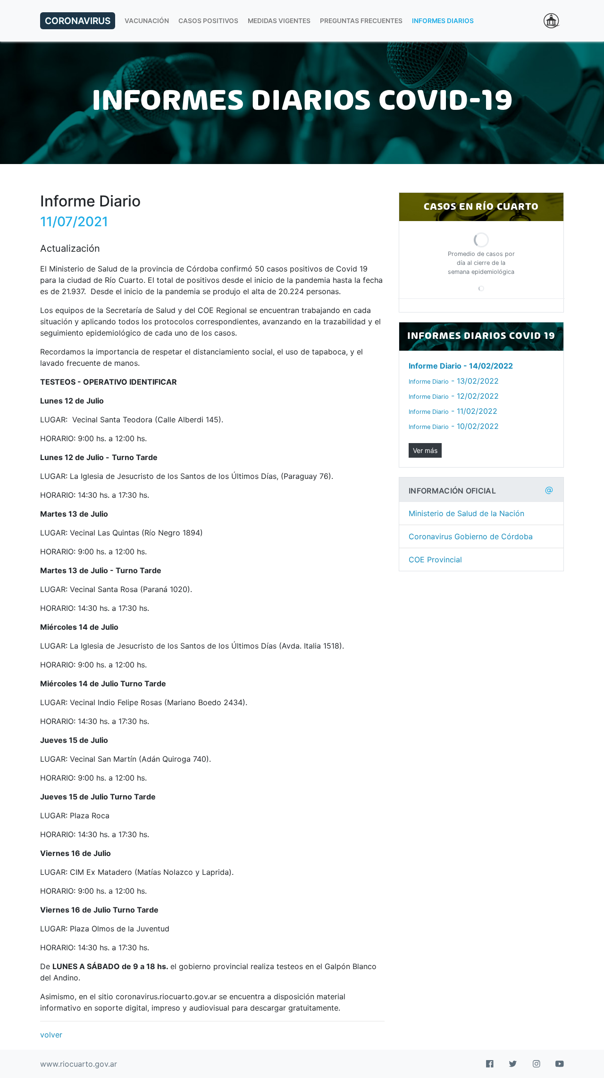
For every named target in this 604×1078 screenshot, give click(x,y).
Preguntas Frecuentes (361, 21)
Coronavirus (77, 20)
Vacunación (147, 21)
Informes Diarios (443, 21)
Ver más (425, 450)
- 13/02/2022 (454, 381)
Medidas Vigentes (279, 21)
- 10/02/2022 (454, 426)
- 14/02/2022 (461, 365)
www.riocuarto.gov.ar (78, 1064)
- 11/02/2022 (453, 411)
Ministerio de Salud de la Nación (466, 513)
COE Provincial (435, 559)
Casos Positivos (208, 21)
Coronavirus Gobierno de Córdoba (471, 536)
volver (51, 1034)
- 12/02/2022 (454, 396)
